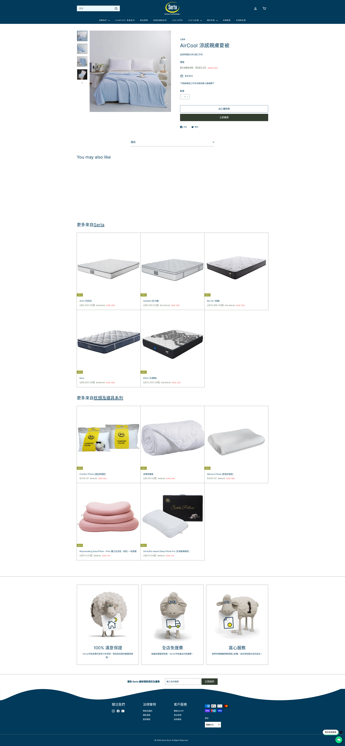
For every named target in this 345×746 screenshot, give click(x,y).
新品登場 (144, 20)
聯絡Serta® (179, 711)
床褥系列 (103, 20)
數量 (182, 91)
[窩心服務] (237, 615)
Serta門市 (177, 20)
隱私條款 (146, 715)
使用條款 (146, 719)
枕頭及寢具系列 (160, 20)
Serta (99, 224)
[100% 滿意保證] (108, 615)
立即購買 (224, 117)
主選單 (182, 39)
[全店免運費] (172, 615)
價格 (182, 62)
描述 (133, 142)
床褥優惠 (227, 20)
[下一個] (82, 82)
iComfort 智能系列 (125, 20)
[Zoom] (130, 71)
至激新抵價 (241, 20)
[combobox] (98, 8)
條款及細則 (147, 711)
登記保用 (177, 715)
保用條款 (177, 719)
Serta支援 (194, 20)
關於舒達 (211, 20)
